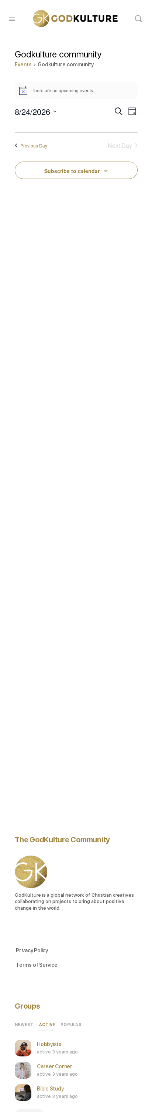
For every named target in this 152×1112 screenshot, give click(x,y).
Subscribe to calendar (72, 171)
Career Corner (54, 1066)
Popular (71, 1024)
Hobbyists (49, 1044)
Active (47, 1024)
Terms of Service (37, 965)
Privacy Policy (32, 950)
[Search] (138, 18)
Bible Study (50, 1089)
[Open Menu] (11, 18)
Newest (24, 1024)
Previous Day (33, 145)
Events (23, 64)
